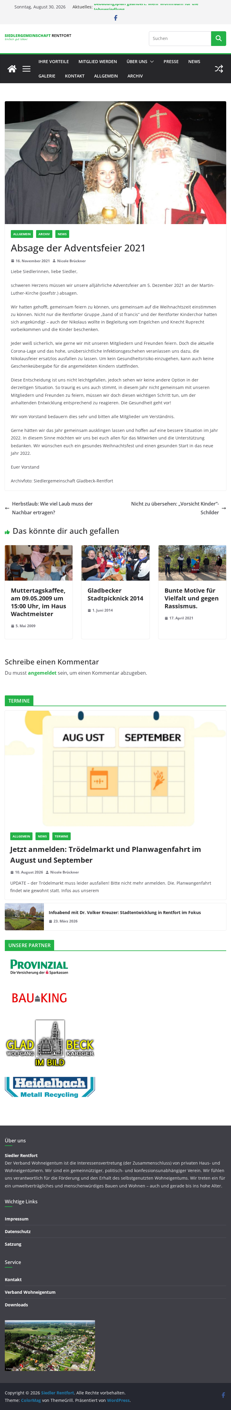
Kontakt (75, 76)
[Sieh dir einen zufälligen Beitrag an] (219, 69)
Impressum (17, 1219)
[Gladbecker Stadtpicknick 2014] (115, 549)
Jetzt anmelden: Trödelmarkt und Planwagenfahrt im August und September (105, 854)
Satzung (13, 1244)
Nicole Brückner (71, 260)
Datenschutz (18, 1231)
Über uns (137, 61)
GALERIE (46, 76)
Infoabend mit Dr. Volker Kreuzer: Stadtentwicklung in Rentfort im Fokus (125, 912)
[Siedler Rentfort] (12, 69)
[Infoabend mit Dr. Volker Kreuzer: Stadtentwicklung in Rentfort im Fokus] (24, 916)
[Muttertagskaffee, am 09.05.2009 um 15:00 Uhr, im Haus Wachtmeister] (38, 549)
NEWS (194, 61)
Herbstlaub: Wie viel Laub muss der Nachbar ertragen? (52, 508)
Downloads (16, 1305)
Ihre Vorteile (53, 61)
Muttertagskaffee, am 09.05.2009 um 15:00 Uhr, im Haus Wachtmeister (38, 602)
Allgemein (106, 76)
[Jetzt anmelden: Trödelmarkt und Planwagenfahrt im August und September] (115, 769)
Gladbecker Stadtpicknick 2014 (115, 594)
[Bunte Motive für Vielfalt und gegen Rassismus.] (192, 549)
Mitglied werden (98, 61)
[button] (150, 61)
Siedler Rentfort (21, 1155)
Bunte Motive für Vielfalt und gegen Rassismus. (192, 598)
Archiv (135, 76)
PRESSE (171, 61)
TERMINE (61, 836)
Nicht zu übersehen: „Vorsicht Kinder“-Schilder (175, 508)
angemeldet (42, 673)
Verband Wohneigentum (30, 1292)
